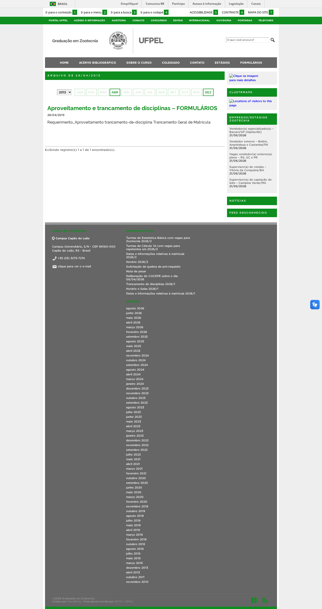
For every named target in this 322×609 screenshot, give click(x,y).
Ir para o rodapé (153, 12)
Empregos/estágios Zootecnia (248, 119)
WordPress (74, 601)
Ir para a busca (123, 12)
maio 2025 (133, 346)
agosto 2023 (135, 407)
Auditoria (119, 20)
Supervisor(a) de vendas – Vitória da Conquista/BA (247, 168)
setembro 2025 (137, 336)
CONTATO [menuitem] (197, 62)
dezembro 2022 (137, 440)
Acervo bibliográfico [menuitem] (97, 62)
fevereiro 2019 (136, 539)
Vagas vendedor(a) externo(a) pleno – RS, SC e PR (250, 156)
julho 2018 (133, 553)
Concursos (159, 20)
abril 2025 (133, 350)
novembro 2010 (137, 581)
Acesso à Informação (89, 20)
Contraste (232, 12)
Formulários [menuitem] (251, 62)
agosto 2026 (135, 308)
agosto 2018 (135, 548)
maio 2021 (133, 459)
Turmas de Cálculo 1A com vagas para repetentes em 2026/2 (153, 247)
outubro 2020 (136, 478)
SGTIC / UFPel (123, 601)
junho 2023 (134, 416)
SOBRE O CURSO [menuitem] (139, 62)
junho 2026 (134, 313)
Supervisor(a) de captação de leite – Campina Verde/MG (250, 181)
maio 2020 (133, 492)
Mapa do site (260, 12)
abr (114, 92)
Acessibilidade (203, 12)
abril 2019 (133, 529)
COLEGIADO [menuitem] (171, 62)
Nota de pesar (136, 271)
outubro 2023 (135, 397)
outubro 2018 (135, 544)
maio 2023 (133, 421)
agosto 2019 (135, 515)
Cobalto (138, 20)
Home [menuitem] (64, 62)
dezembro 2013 (137, 567)
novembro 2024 (137, 355)
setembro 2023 (137, 402)
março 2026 (134, 327)
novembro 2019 (137, 506)
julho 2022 (133, 454)
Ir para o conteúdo (60, 12)
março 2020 (135, 496)
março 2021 (134, 468)
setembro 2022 (137, 449)
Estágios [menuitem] (222, 62)
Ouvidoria (223, 20)
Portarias (245, 20)
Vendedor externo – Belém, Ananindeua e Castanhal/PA (248, 143)
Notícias (237, 200)
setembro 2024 (137, 364)
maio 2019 (133, 525)
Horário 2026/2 (137, 261)
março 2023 (134, 430)
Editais (178, 20)
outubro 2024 (136, 360)
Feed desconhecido (248, 212)
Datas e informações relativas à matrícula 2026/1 (160, 293)
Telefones (265, 20)
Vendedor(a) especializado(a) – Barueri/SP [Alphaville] (251, 130)
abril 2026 (133, 322)
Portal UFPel (58, 20)
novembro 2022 (137, 445)
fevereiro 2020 (136, 501)
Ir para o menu (93, 12)
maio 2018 (133, 558)
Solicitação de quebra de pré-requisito (153, 266)
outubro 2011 (135, 577)
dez (208, 92)
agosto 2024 (135, 369)
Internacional (199, 20)
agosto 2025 (135, 341)
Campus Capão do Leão (73, 238)
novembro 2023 (137, 393)
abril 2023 (133, 426)
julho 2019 (133, 520)
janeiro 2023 (135, 435)
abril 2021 (133, 463)
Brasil (63, 4)
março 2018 (134, 562)
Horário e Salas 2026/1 (142, 288)
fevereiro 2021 (136, 473)
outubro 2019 (135, 511)
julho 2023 (133, 412)
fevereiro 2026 (136, 331)
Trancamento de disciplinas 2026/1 (150, 284)
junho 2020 (134, 487)
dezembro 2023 (137, 388)
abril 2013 (133, 572)
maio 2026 (133, 317)
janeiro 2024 (135, 383)
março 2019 (134, 534)
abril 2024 (133, 374)
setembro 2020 (137, 482)
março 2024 (134, 379)
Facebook (254, 600)
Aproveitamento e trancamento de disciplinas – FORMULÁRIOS (132, 108)
